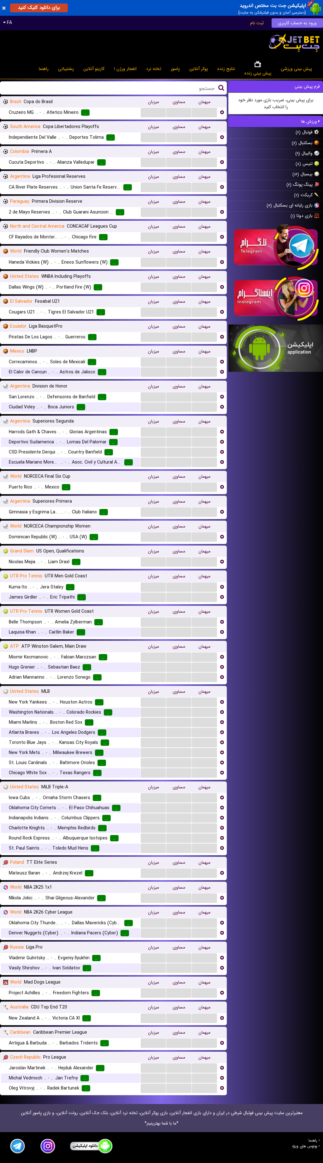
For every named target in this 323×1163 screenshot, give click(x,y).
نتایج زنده (226, 68)
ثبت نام (257, 23)
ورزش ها (309, 121)
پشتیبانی (66, 68)
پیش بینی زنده (257, 73)
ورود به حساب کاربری (297, 23)
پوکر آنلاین (198, 68)
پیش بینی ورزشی (296, 68)
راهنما (44, 68)
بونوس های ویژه (304, 1146)
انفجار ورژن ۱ (125, 68)
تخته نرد (153, 68)
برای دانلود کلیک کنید (39, 7)
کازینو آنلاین (93, 68)
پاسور (175, 68)
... (153, 112)
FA (9, 22)
